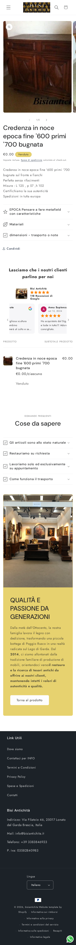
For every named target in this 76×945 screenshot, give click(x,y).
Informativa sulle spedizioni (33, 930)
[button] (8, 7)
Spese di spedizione (31, 160)
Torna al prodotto (30, 700)
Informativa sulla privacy (40, 918)
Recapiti (57, 930)
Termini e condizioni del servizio (40, 924)
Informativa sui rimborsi (44, 912)
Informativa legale (40, 937)
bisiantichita (31, 907)
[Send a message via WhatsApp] (70, 939)
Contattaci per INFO (21, 758)
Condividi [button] (13, 248)
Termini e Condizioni (21, 767)
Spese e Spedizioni (20, 786)
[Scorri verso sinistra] (29, 120)
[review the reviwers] (21, 309)
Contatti (12, 795)
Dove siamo (15, 749)
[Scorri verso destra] (46, 120)
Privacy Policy (16, 777)
